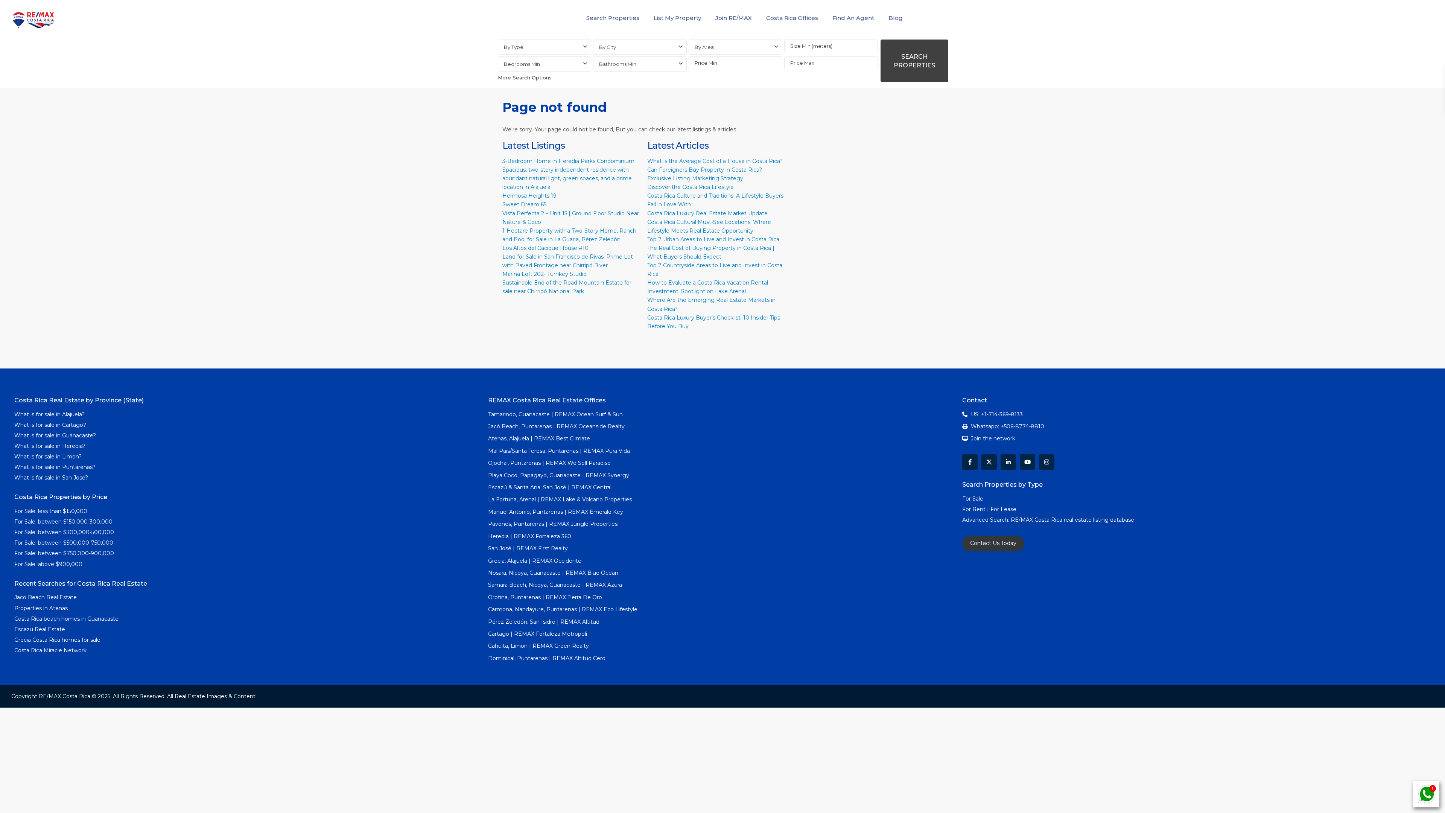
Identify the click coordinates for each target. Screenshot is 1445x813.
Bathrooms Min (617, 64)
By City (607, 47)
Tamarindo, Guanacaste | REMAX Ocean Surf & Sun (555, 414)
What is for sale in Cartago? (50, 425)
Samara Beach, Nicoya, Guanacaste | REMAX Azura (555, 585)
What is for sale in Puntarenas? (55, 467)
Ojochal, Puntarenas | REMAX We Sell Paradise (549, 463)
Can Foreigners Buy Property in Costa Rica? (704, 169)
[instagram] (1046, 462)
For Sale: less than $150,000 (50, 511)
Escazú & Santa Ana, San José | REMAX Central (549, 487)
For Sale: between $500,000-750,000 (63, 542)
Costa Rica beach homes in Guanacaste (66, 618)
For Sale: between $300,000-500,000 (64, 532)
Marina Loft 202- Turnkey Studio (544, 274)
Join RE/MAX (733, 17)
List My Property (677, 17)
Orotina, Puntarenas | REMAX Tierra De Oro (545, 597)
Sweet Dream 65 (524, 204)
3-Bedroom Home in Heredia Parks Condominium (568, 161)
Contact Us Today (993, 543)
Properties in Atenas (41, 608)
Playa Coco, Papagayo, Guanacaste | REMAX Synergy (558, 475)
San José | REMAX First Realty (528, 548)
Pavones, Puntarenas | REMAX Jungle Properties (553, 524)
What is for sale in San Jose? (51, 477)
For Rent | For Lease (989, 509)
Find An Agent (853, 17)
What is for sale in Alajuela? (49, 414)
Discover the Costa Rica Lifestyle (690, 187)
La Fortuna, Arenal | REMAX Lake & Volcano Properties (560, 499)
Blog (895, 17)
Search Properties (612, 17)
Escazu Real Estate (39, 629)
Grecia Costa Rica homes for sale (57, 639)
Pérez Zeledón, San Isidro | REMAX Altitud (543, 621)
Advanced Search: (986, 519)
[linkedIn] (1008, 462)
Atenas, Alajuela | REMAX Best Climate (539, 438)
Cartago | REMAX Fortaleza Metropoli (537, 633)
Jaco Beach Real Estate (46, 597)
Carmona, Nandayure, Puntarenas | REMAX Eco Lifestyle (562, 609)
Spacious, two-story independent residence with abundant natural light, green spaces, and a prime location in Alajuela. (567, 178)
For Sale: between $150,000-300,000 (63, 521)
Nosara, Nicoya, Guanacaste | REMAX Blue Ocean (553, 572)
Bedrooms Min (522, 64)
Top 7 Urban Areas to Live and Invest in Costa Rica (713, 239)
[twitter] (989, 462)
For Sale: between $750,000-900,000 (64, 553)
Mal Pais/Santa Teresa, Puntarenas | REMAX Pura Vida (559, 451)
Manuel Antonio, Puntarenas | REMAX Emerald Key (555, 512)
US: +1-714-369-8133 (997, 414)
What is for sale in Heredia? (49, 446)
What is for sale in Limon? (48, 456)
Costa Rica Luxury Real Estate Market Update (707, 213)
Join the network (993, 438)
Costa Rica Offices (792, 17)
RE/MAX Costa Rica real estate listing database (1073, 519)
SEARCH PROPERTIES (914, 61)
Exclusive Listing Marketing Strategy (695, 178)
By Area (704, 47)
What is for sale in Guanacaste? (55, 435)
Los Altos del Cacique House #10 (545, 248)
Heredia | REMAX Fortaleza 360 (529, 536)
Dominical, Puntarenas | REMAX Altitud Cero (546, 658)
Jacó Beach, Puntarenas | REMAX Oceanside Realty (556, 426)
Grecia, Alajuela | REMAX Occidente (534, 560)
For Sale (972, 498)
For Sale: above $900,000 (49, 564)
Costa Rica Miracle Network (50, 650)
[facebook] (970, 462)
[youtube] (1027, 462)
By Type (513, 47)
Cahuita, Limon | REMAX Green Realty (538, 645)
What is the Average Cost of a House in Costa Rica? (715, 161)
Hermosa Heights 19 (529, 195)
